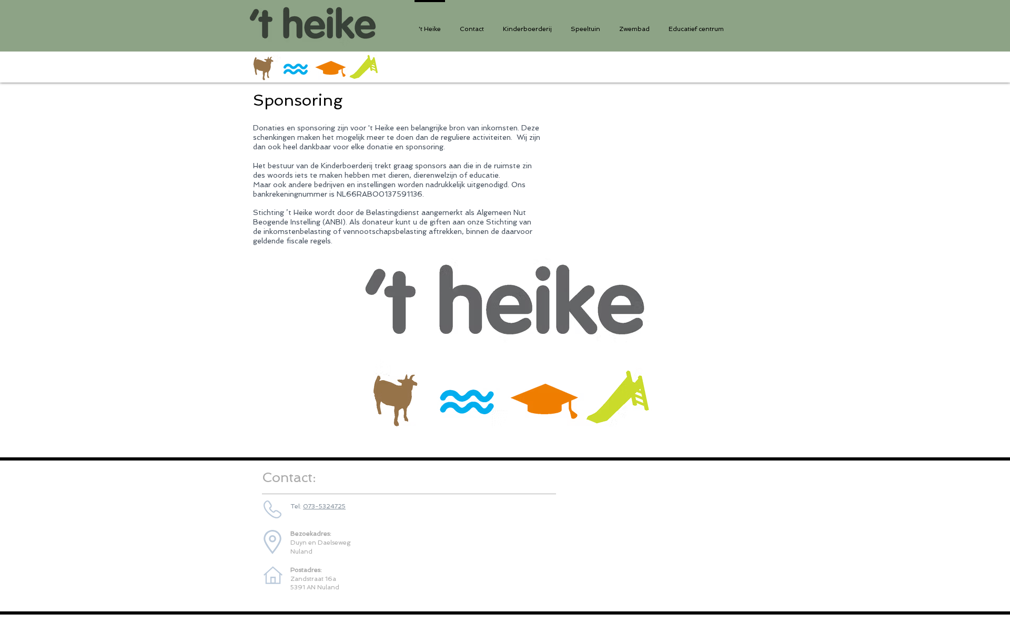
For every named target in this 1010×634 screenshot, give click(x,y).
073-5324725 (324, 506)
